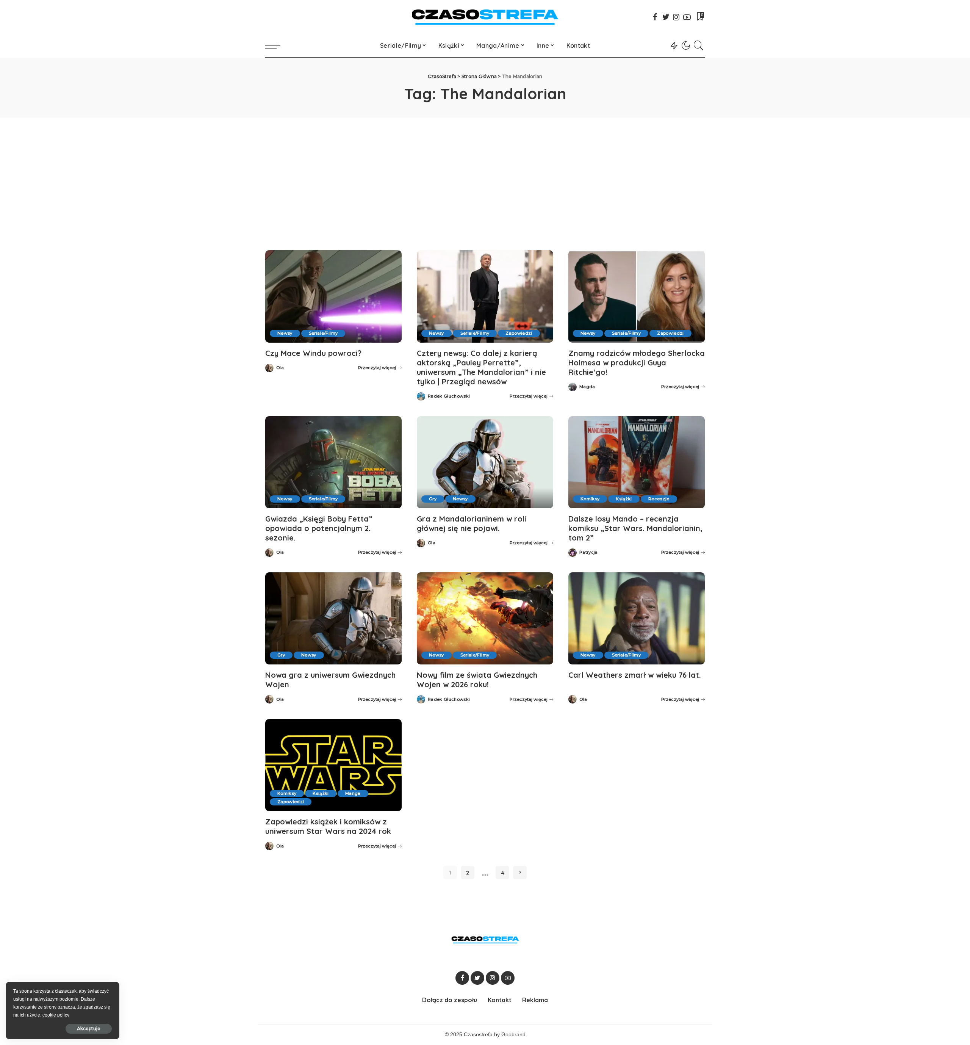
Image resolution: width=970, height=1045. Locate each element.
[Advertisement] (485, 174)
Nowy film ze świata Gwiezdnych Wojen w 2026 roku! (477, 679)
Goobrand (513, 1034)
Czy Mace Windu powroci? (313, 353)
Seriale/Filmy (323, 333)
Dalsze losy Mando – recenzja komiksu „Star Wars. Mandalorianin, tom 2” (635, 528)
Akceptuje (88, 1028)
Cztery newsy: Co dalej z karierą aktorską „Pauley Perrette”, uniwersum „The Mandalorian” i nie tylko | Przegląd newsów (481, 367)
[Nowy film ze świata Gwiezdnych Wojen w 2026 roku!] (485, 618)
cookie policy (55, 1015)
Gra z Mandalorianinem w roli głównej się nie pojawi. (471, 523)
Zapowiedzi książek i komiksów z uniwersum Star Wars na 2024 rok (328, 826)
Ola (280, 368)
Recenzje (659, 498)
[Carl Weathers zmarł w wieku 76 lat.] (636, 618)
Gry (432, 498)
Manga (353, 793)
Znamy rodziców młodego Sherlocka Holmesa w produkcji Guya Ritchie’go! (636, 362)
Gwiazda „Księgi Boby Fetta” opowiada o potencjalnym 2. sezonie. (318, 528)
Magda (587, 387)
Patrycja (588, 552)
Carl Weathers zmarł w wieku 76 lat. (634, 675)
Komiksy (589, 498)
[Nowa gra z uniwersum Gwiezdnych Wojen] (333, 618)
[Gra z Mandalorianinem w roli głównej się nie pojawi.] (485, 462)
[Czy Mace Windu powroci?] (333, 296)
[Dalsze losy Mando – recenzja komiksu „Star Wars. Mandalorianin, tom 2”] (636, 462)
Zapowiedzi (518, 333)
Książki (624, 498)
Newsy (285, 333)
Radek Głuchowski (449, 396)
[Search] (699, 45)
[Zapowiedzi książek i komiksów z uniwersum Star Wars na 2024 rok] (333, 765)
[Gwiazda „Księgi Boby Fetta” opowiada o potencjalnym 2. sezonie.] (333, 462)
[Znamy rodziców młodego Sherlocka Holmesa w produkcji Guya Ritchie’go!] (636, 296)
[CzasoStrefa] (485, 17)
